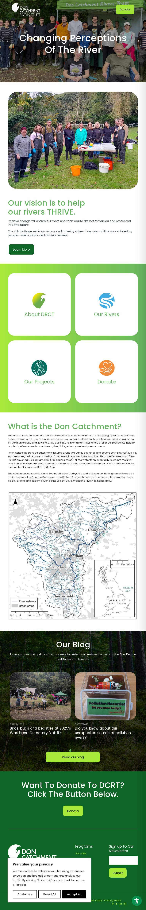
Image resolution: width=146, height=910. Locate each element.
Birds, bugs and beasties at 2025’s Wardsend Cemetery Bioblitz (40, 730)
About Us (80, 853)
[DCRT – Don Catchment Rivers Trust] (26, 9)
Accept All (74, 894)
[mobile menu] (105, 9)
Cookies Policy (93, 900)
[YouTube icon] (116, 904)
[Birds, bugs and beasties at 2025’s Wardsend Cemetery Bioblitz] (40, 696)
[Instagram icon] (124, 904)
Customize (24, 894)
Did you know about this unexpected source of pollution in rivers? (105, 733)
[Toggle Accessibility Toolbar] (136, 900)
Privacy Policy (112, 900)
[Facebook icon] (112, 904)
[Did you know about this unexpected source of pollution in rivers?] (105, 696)
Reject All (49, 894)
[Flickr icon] (120, 904)
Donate (125, 9)
